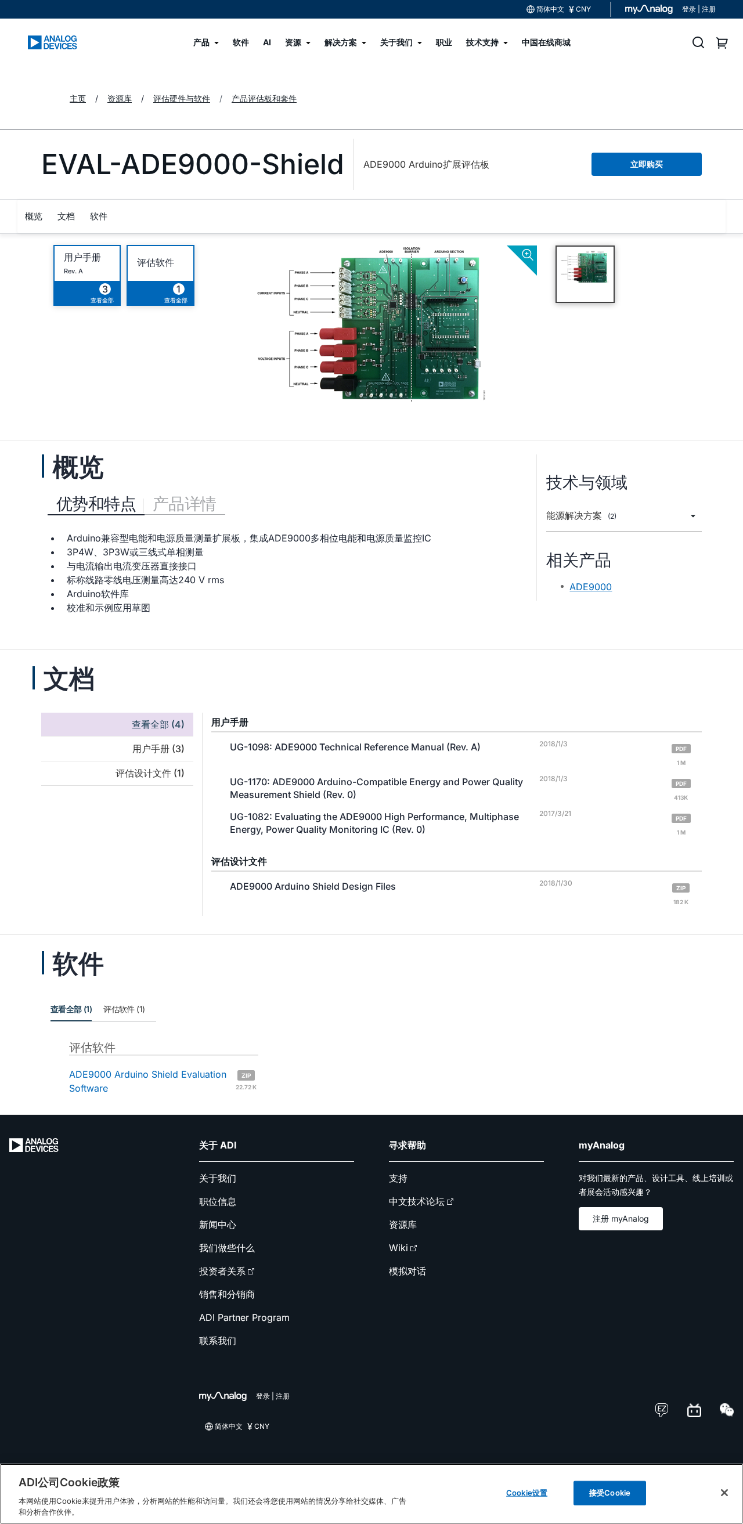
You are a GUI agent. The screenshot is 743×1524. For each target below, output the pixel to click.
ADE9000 (590, 587)
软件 (98, 216)
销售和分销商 (227, 1294)
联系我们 (217, 1340)
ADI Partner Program (244, 1317)
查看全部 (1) (71, 1009)
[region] (371, 1494)
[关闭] (724, 1492)
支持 (398, 1178)
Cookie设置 (526, 1492)
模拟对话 (407, 1271)
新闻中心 (217, 1224)
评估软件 (155, 262)
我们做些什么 (227, 1248)
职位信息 (217, 1201)
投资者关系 (222, 1271)
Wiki (398, 1248)
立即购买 (646, 164)
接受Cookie (609, 1492)
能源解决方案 (581, 515)
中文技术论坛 (417, 1201)
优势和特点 (96, 504)
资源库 (403, 1224)
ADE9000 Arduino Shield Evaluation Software (163, 1081)
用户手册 (82, 257)
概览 (33, 216)
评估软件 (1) (124, 1009)
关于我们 (217, 1178)
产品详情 (185, 504)
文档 (66, 216)
